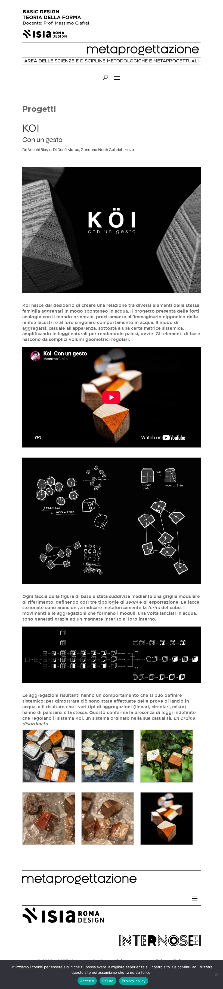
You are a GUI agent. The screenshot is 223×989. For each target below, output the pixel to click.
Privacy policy (134, 981)
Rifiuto (108, 981)
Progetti (39, 108)
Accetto (87, 981)
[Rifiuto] (216, 974)
